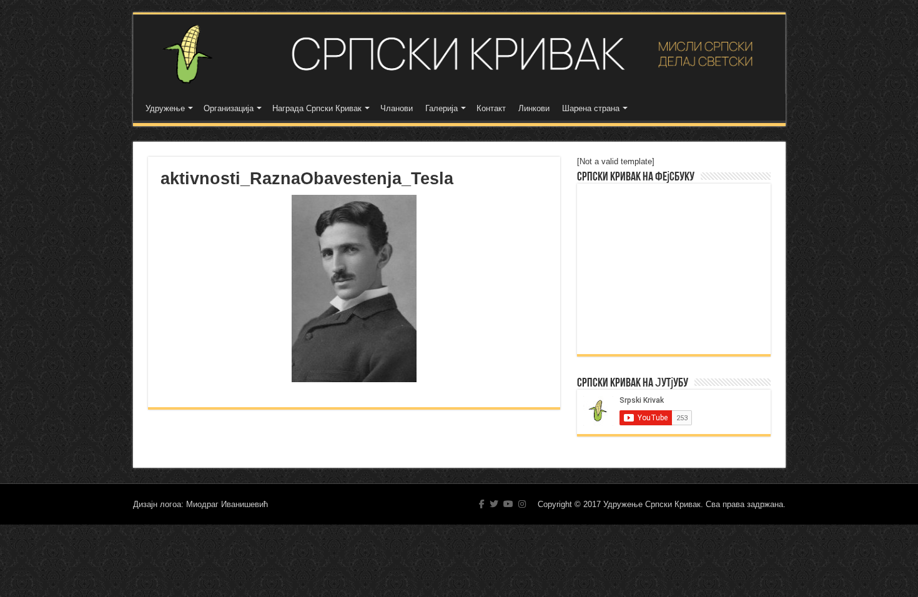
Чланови (396, 108)
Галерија (441, 108)
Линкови (534, 108)
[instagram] (522, 503)
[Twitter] (494, 503)
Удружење (165, 108)
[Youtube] (508, 503)
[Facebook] (482, 503)
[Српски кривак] (459, 54)
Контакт (491, 108)
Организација (229, 108)
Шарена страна (590, 108)
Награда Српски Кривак (317, 108)
